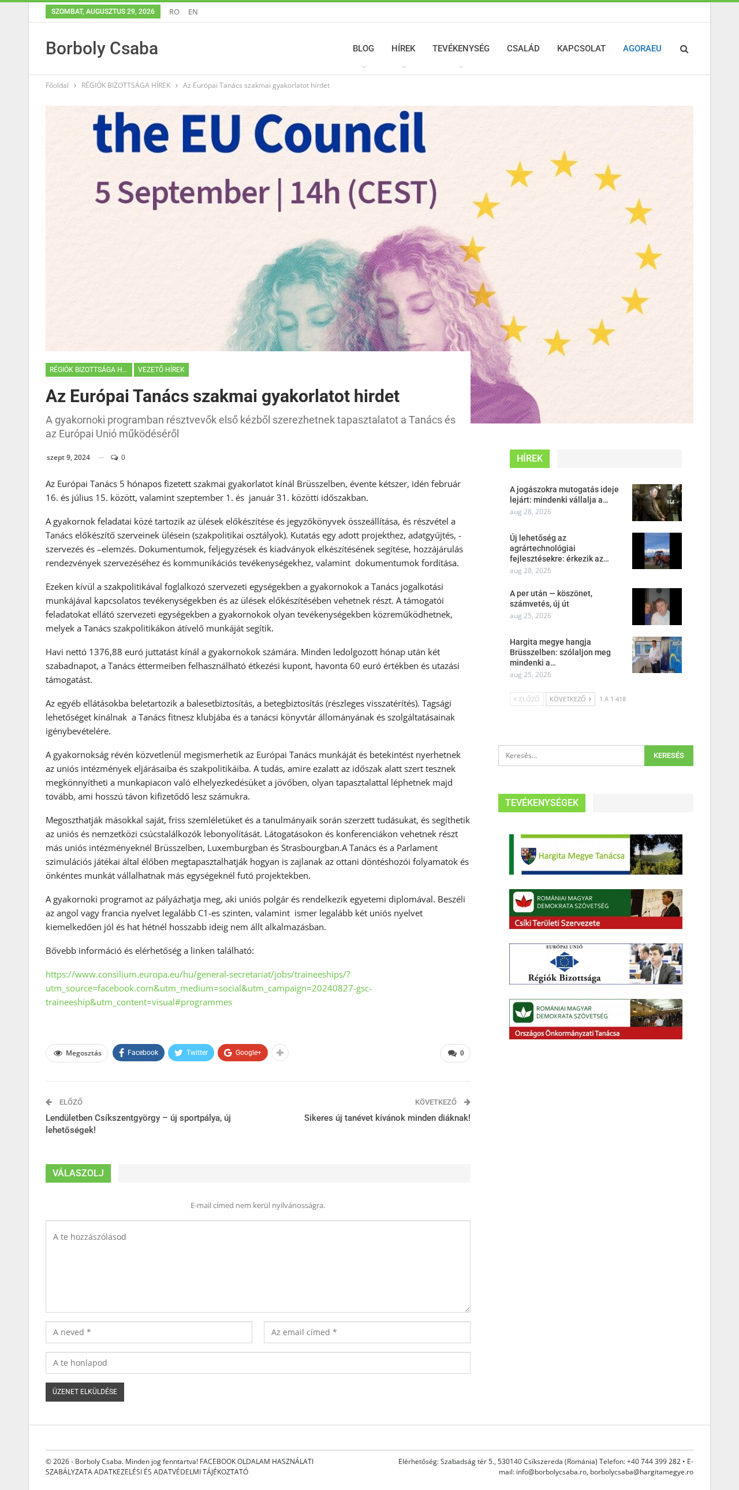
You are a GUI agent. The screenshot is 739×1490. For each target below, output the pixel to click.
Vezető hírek (161, 370)
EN (193, 11)
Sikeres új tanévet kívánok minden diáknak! (387, 1118)
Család (523, 48)
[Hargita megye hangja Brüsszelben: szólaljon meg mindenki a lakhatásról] (657, 655)
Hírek (403, 48)
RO (174, 11)
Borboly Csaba (102, 48)
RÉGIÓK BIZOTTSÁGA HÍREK (91, 370)
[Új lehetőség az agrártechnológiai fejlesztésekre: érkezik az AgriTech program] (657, 551)
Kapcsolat (581, 48)
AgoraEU (642, 48)
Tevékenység (461, 48)
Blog (363, 48)
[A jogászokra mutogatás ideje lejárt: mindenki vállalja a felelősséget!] (657, 502)
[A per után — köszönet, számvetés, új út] (657, 606)
